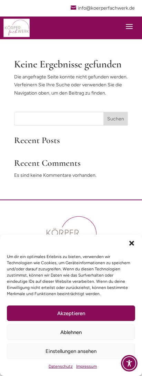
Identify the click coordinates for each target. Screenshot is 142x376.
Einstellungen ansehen (71, 351)
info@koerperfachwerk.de (106, 8)
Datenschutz (61, 366)
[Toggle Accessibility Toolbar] (129, 363)
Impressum (86, 366)
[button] (131, 243)
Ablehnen (71, 332)
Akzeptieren (71, 313)
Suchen (115, 119)
